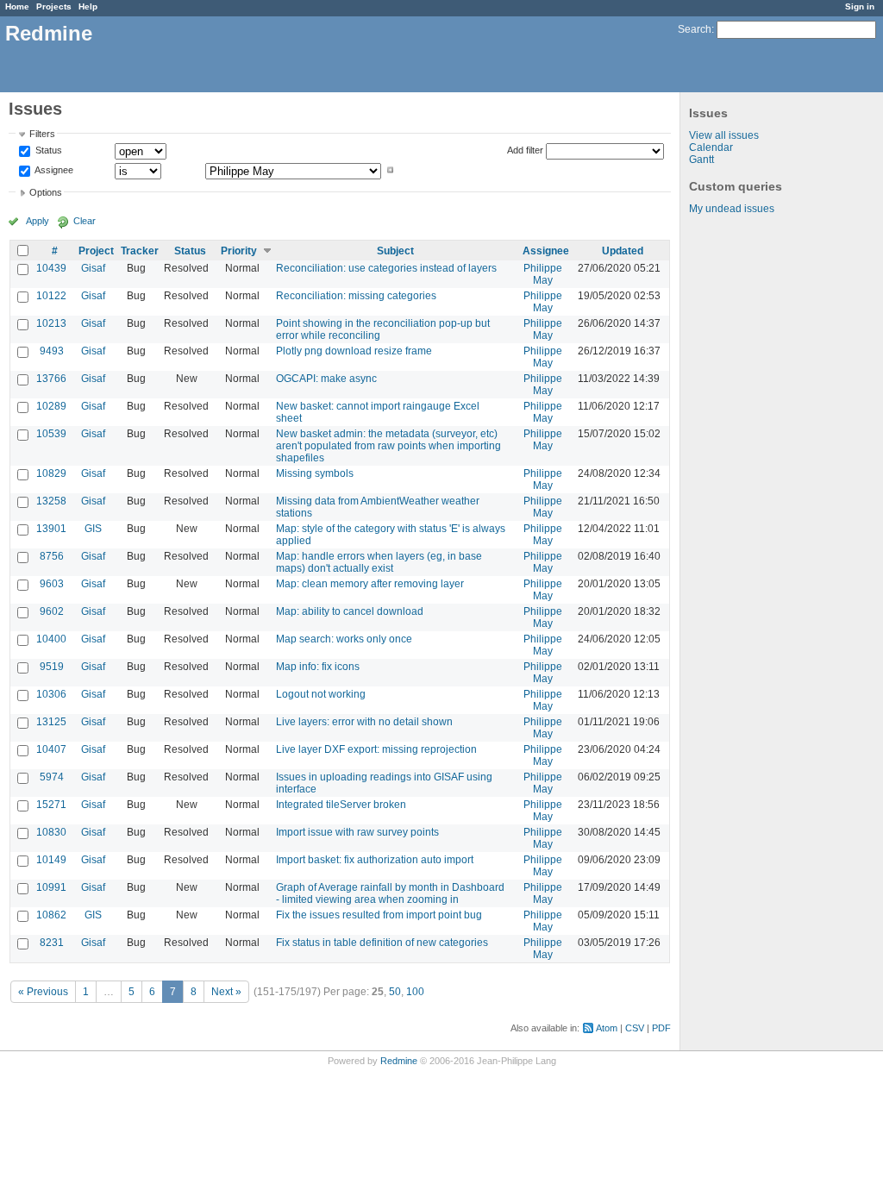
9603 (52, 584)
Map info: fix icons (318, 667)
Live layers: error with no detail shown (364, 722)
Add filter (525, 150)
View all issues (724, 135)
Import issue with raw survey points (357, 832)
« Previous (43, 992)
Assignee (53, 170)
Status (47, 151)
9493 (52, 351)
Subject (395, 251)
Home (17, 6)
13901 (51, 529)
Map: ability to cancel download (349, 611)
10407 (51, 749)
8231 (52, 943)
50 (395, 992)
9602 (52, 611)
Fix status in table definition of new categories (382, 943)
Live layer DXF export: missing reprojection (376, 749)
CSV (634, 1028)
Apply (37, 221)
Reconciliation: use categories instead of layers (386, 268)
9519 (52, 667)
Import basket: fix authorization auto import (374, 860)
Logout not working (321, 694)
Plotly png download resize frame (354, 351)
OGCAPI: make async (326, 379)
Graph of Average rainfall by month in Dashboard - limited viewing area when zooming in (390, 893)
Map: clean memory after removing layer (370, 584)
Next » (226, 992)
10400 (51, 639)
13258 (51, 501)
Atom (606, 1028)
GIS (93, 529)
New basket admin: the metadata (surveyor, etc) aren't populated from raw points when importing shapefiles (388, 446)
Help (87, 6)
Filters (42, 133)
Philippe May (542, 274)
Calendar (711, 147)
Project (96, 251)
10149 (51, 860)
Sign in (859, 6)
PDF (661, 1028)
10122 (51, 296)
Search (694, 29)
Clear (84, 221)
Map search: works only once (344, 639)
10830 (51, 832)
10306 (51, 694)
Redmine (398, 1061)
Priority (239, 251)
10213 (51, 323)
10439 (51, 268)
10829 (51, 473)
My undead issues (731, 209)
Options (45, 192)
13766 (51, 379)
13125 (51, 722)
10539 (51, 434)
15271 (51, 805)
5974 (52, 777)
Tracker (140, 251)
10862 (51, 915)
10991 (51, 887)
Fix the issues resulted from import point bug (379, 915)
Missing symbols (315, 473)
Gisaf (93, 268)
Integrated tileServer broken (341, 805)
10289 (51, 406)
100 (415, 992)
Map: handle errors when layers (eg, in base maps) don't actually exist (379, 562)
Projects (54, 6)
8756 (52, 556)
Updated (622, 251)
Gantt (701, 160)
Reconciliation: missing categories (356, 296)
